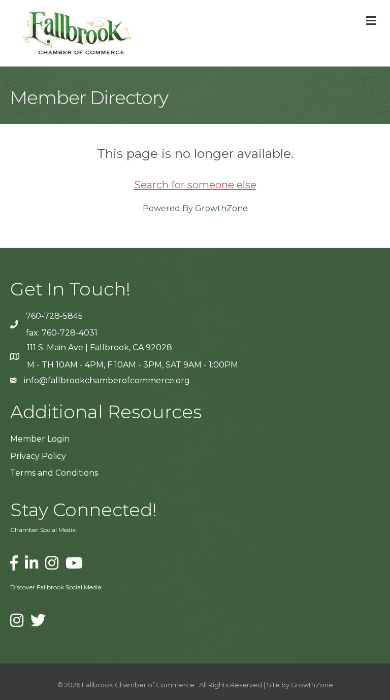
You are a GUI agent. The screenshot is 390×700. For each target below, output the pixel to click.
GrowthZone (221, 208)
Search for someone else (195, 185)
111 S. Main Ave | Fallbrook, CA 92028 (99, 347)
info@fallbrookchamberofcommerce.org (107, 380)
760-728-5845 (54, 316)
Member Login (40, 439)
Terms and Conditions (54, 473)
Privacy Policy (38, 456)
